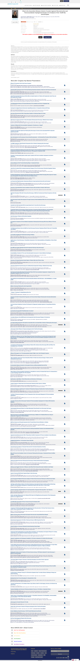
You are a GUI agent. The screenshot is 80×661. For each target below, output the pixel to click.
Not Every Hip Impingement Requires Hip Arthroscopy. (21, 618)
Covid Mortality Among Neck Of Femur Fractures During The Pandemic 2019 (25, 501)
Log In (62, 1)
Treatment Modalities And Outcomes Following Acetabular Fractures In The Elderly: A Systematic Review (31, 589)
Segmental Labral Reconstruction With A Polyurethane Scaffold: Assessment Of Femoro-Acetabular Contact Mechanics (33, 435)
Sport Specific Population (46, 29)
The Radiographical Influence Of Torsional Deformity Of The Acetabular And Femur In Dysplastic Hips (30, 103)
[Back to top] (76, 654)
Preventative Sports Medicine (37, 32)
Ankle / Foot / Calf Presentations (19, 630)
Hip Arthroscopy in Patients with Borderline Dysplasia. (21, 216)
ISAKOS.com (63, 5)
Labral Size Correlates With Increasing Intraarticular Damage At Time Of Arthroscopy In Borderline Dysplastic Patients (33, 168)
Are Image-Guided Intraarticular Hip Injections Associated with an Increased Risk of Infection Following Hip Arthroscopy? (34, 322)
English (75, 659)
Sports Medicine (37, 5)
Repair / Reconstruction (41, 28)
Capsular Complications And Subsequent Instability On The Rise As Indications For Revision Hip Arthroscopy (31, 538)
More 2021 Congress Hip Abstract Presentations (25, 81)
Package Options (47, 37)
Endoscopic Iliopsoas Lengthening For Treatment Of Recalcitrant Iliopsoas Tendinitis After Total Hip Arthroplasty (32, 388)
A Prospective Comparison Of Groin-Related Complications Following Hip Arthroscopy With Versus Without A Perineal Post (33, 222)
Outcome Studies (34, 655)
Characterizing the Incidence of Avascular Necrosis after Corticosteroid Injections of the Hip (28, 446)
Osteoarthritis (40, 655)
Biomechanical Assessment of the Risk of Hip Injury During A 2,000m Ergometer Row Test (28, 520)
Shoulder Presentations (18, 641)
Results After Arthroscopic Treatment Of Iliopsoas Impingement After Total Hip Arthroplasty (28, 606)
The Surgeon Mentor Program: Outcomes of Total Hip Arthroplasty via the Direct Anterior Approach (30, 559)
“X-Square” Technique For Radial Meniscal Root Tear (21, 292)
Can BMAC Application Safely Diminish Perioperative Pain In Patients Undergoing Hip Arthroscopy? (30, 143)
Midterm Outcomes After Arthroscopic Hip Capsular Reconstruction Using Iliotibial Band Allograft (29, 514)
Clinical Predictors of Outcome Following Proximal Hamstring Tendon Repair (25, 526)
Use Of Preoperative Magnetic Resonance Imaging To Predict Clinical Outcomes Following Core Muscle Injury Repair (33, 478)
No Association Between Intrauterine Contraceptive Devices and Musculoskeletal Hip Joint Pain (29, 365)
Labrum (37, 25)
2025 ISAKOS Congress (46, 5)
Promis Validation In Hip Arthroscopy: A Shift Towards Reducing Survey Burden (26, 611)
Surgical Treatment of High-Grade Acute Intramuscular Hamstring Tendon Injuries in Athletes (28, 383)
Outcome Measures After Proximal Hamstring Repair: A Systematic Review (25, 162)
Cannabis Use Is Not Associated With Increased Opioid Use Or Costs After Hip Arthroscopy (28, 205)
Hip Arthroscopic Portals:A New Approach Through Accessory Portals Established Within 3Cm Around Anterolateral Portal (33, 200)
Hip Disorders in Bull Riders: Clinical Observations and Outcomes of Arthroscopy (26, 379)
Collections (55, 5)
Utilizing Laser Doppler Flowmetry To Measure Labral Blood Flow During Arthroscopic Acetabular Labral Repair (32, 466)
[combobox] (75, 660)
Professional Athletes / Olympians (38, 29)
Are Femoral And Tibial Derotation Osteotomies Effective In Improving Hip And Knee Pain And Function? (31, 181)
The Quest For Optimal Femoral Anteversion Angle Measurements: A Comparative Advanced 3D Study (30, 108)
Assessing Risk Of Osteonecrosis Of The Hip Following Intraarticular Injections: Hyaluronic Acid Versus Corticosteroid (33, 89)
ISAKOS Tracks (29, 5)
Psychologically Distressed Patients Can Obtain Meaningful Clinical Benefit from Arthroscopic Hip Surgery (31, 408)
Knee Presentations (17, 638)
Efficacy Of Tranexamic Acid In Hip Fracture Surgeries (21, 83)
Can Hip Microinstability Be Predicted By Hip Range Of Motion (22, 234)
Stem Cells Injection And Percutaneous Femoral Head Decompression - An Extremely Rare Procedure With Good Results (34, 137)
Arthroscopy (33, 652)
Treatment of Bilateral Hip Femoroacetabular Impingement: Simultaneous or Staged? (27, 125)
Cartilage (32, 657)
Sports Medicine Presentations (19, 644)
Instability (42, 652)
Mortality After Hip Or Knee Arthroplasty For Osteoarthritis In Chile (23, 578)
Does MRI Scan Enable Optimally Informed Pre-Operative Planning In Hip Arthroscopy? (27, 247)
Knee (32, 650)
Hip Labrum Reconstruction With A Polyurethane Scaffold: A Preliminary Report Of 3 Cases (28, 113)
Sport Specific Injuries (50, 32)
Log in (40, 37)
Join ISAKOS (66, 1)
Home (13, 8)
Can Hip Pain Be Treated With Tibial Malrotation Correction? (22, 310)
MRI (44, 655)
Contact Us (13, 653)
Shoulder (38, 652)
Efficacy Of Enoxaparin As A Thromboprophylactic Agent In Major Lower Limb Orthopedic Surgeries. (30, 353)
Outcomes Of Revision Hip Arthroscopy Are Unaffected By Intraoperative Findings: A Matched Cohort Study (31, 265)
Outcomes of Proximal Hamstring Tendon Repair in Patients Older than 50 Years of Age (27, 260)
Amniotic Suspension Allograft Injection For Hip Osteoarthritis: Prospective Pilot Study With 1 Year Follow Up (31, 489)
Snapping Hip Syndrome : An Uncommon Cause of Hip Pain (22, 440)
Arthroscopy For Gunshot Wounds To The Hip (19, 602)
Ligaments (36, 650)
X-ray (40, 31)
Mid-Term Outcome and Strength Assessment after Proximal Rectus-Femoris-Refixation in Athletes (29, 422)
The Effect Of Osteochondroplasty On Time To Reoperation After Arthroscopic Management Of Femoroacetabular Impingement (32, 395)
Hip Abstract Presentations (27, 8)
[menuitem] (28, 5)
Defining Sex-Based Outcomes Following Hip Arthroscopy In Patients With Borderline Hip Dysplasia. (30, 460)
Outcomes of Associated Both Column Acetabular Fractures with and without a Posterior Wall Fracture (30, 187)
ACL (45, 652)
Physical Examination (36, 31)
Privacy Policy (13, 651)
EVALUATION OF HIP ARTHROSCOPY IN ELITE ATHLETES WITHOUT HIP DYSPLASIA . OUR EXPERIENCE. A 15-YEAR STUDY (33, 279)
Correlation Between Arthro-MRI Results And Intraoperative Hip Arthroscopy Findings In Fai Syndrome (30, 317)
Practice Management (44, 32)
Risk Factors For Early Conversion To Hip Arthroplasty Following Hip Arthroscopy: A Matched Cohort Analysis (32, 119)
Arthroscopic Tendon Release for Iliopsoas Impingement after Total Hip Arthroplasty (27, 329)
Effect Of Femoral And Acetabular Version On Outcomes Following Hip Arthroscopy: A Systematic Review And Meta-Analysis (33, 453)
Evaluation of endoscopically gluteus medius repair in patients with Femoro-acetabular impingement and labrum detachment (32, 156)
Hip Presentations (17, 635)
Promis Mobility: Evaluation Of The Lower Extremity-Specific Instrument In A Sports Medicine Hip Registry (31, 253)
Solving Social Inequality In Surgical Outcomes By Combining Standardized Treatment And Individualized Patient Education (32, 429)
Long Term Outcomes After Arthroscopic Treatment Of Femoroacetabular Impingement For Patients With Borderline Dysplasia (33, 401)
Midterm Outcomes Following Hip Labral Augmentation (21, 286)
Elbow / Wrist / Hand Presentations (20, 632)
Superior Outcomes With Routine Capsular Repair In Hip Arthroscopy (24, 473)
